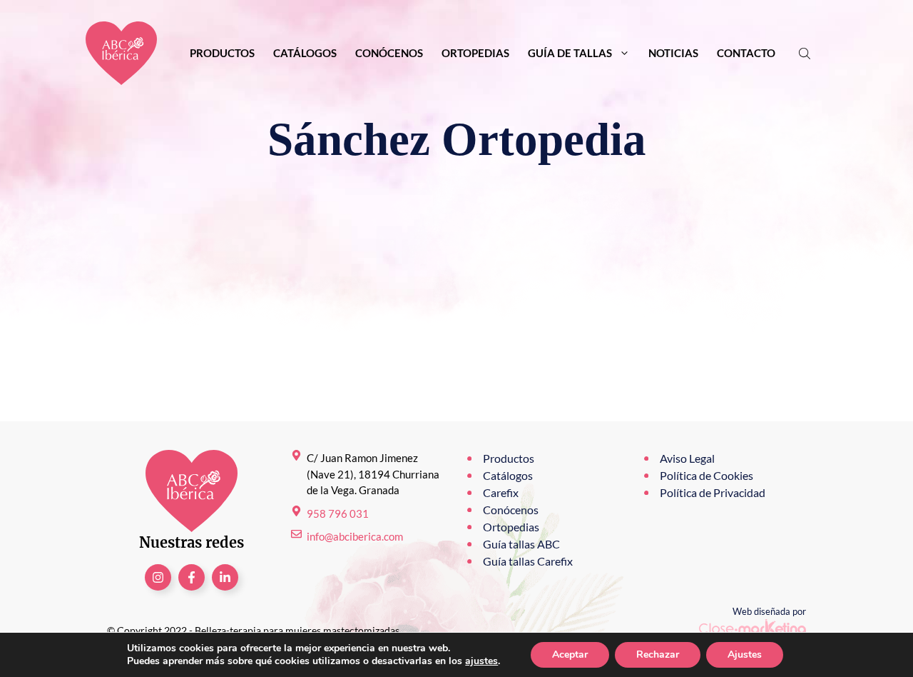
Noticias (673, 52)
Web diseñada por (769, 611)
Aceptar (570, 654)
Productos (222, 52)
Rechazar (657, 654)
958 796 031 (338, 513)
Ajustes (745, 654)
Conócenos (389, 52)
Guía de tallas (570, 52)
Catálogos (305, 52)
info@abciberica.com (355, 536)
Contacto (746, 52)
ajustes (481, 661)
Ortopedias (475, 52)
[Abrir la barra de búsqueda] (806, 53)
